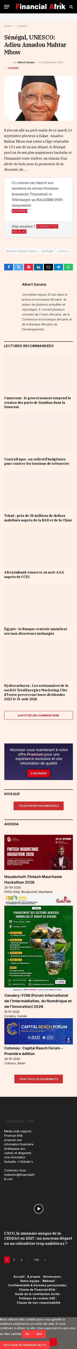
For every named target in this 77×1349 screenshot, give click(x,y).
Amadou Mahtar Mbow (21, 251)
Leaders (13, 68)
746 (36, 1259)
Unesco (63, 251)
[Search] (71, 6)
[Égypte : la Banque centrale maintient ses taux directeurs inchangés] (38, 604)
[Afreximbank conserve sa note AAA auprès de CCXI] (38, 547)
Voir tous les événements (38, 1079)
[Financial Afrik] (41, 6)
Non (39, 1334)
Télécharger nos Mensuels (38, 805)
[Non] (53, 1342)
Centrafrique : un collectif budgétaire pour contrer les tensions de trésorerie (36, 461)
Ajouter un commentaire (38, 715)
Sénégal (47, 251)
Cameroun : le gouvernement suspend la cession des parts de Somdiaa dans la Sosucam (37, 402)
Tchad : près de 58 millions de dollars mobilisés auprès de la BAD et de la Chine (38, 518)
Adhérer (20, 211)
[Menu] (6, 6)
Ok (27, 1334)
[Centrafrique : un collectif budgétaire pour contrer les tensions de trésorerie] (38, 434)
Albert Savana (25, 62)
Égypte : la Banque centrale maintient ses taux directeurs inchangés (35, 631)
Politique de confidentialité (24, 1345)
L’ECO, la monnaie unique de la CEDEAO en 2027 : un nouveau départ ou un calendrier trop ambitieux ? (38, 1238)
